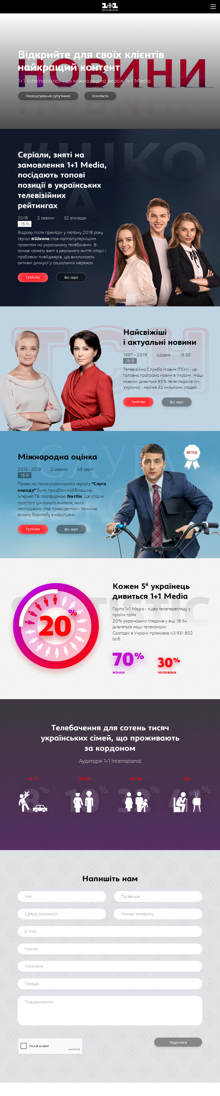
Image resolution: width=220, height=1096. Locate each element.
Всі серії (71, 277)
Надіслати (178, 1042)
